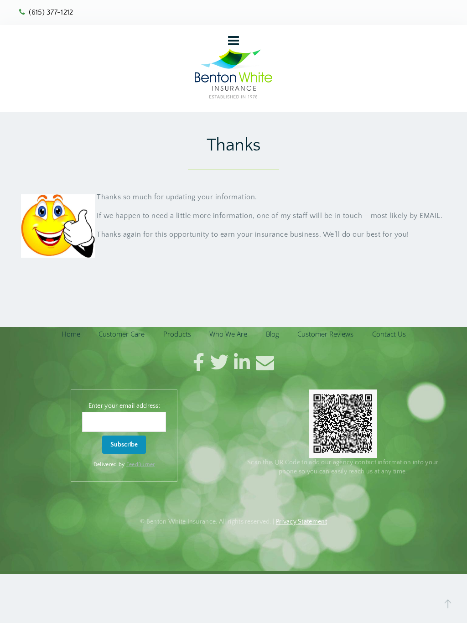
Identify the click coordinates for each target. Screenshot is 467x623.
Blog (272, 333)
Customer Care (122, 333)
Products (177, 333)
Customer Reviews (325, 333)
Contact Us (389, 333)
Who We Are (228, 333)
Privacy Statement (301, 521)
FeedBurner (140, 464)
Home (71, 333)
